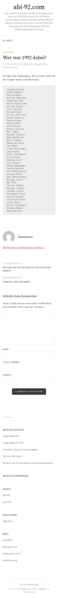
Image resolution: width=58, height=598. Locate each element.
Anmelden (8, 540)
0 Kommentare (10, 67)
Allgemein (8, 52)
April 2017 (7, 502)
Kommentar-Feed (11, 553)
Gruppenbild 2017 (11, 436)
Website (7, 375)
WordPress (25, 589)
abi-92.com (29, 7)
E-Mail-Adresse (12, 362)
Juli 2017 (6, 495)
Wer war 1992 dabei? (13, 456)
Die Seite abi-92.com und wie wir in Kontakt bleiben (28, 463)
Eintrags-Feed (10, 547)
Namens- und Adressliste (16, 281)
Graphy (42, 589)
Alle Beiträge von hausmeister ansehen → (24, 247)
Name (6, 349)
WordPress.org (10, 560)
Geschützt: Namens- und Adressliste (20, 449)
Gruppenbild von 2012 (13, 443)
